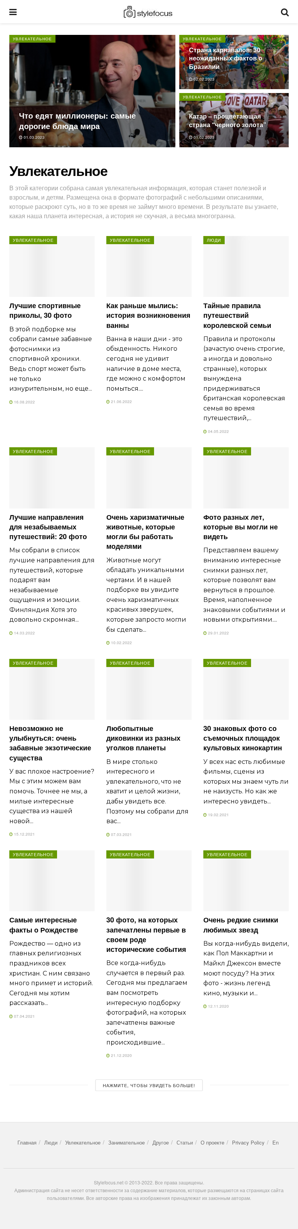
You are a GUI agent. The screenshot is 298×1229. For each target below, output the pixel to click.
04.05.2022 (218, 431)
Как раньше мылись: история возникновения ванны (148, 315)
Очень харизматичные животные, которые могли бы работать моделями (145, 532)
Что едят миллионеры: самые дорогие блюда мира (77, 120)
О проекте (212, 1142)
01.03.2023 (34, 137)
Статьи (185, 1142)
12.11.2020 (218, 1006)
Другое (160, 1142)
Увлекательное (32, 38)
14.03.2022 (24, 633)
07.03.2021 (121, 834)
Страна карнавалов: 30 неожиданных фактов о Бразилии (225, 58)
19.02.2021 (218, 814)
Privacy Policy (248, 1142)
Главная (26, 1142)
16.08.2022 (24, 402)
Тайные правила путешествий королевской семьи (237, 315)
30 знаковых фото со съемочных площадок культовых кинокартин (242, 738)
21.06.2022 (121, 401)
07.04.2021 (24, 1016)
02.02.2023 (203, 79)
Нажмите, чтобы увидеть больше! (149, 1085)
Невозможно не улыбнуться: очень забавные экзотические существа (50, 743)
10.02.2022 (121, 642)
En (275, 1142)
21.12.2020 (121, 1055)
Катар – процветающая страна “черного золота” (227, 120)
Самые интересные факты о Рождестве (43, 924)
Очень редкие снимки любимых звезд (240, 924)
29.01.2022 (218, 633)
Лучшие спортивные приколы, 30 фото (45, 310)
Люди (214, 240)
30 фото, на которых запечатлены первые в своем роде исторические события (146, 934)
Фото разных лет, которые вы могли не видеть (240, 526)
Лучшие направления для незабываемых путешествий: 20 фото (48, 526)
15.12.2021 (24, 834)
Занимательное (126, 1142)
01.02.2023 (203, 137)
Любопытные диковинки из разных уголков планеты (143, 738)
